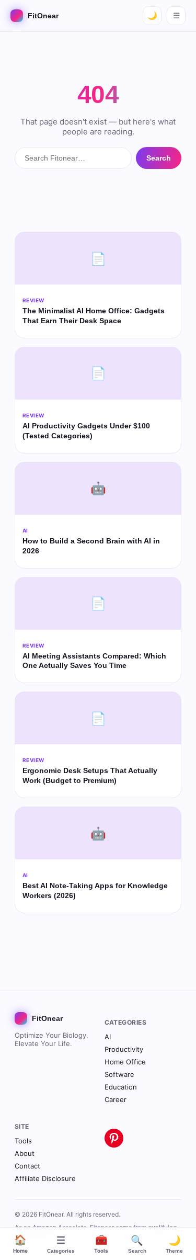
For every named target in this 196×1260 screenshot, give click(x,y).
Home (20, 1244)
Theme (174, 1244)
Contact (27, 1166)
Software (119, 1074)
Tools (101, 1244)
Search (137, 1244)
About (24, 1153)
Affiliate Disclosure (45, 1178)
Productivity (124, 1049)
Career (115, 1099)
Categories (61, 1244)
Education (121, 1087)
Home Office (125, 1062)
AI (108, 1036)
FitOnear (43, 16)
